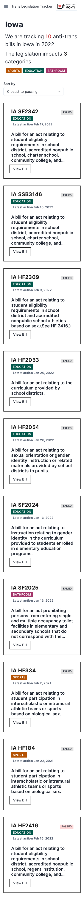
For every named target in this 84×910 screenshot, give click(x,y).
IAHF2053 (25, 360)
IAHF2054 (25, 427)
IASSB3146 (26, 194)
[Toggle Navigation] (6, 6)
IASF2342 (25, 111)
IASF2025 (25, 588)
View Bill (20, 169)
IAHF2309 (25, 277)
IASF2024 (25, 505)
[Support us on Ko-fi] (66, 6)
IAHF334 (23, 670)
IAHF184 (23, 748)
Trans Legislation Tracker (31, 6)
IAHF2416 (24, 825)
